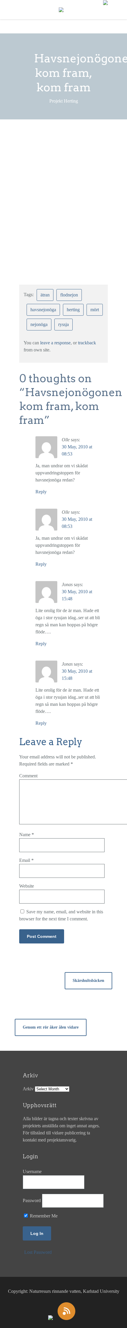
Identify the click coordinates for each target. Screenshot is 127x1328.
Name (26, 834)
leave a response (55, 342)
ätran (45, 294)
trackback (87, 342)
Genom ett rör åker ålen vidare (51, 1027)
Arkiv (28, 1088)
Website (26, 885)
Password (32, 1200)
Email (26, 860)
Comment (28, 775)
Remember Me (43, 1215)
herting (73, 309)
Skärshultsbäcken (88, 980)
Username (32, 1171)
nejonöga (39, 324)
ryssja (63, 324)
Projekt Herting (46, 149)
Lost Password (38, 1252)
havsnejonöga (43, 309)
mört (94, 309)
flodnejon (69, 294)
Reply (41, 491)
